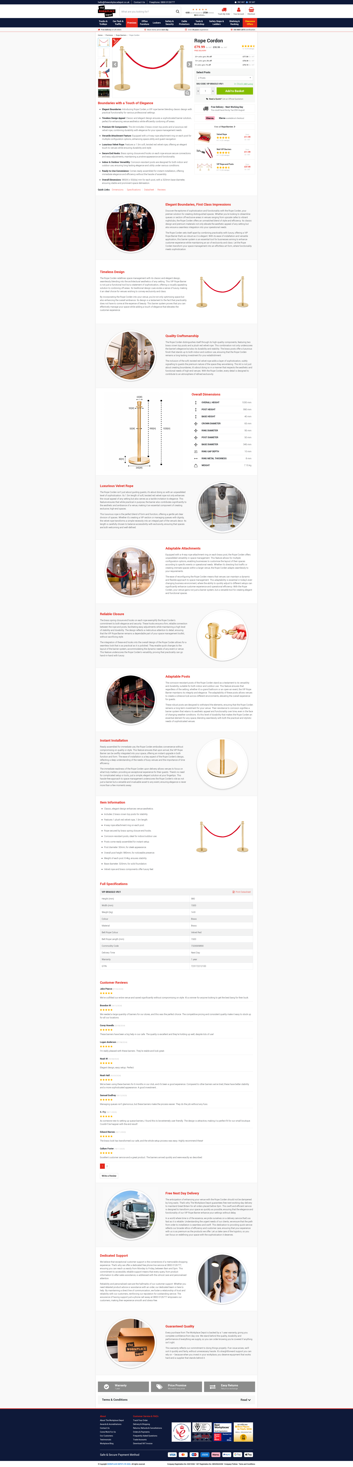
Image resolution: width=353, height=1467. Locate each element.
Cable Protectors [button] (184, 23)
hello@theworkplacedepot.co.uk (113, 2)
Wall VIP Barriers (224, 149)
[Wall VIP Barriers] (204, 152)
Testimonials (105, 1439)
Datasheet (149, 189)
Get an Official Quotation (226, 99)
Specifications (134, 189)
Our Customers (106, 1435)
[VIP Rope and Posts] (204, 167)
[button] (115, 64)
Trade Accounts (140, 1439)
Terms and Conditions (247, 1464)
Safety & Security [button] (169, 23)
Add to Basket (234, 91)
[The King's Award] (181, 1432)
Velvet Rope (222, 134)
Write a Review (109, 1175)
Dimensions (117, 189)
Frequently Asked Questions (145, 1435)
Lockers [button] (157, 22)
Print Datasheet (243, 891)
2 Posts (201, 77)
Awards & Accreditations (110, 1424)
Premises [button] (131, 22)
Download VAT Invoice (142, 1443)
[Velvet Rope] (204, 137)
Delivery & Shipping (141, 1424)
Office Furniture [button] (144, 23)
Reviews (161, 189)
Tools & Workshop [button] (199, 23)
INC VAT (241, 2)
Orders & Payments (141, 1432)
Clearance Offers (250, 23)
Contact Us (139, 2)
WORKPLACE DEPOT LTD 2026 (119, 1464)
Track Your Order (140, 1420)
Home (100, 35)
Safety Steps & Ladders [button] (216, 23)
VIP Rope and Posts (225, 164)
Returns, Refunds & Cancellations (147, 1428)
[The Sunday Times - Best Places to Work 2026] (243, 1432)
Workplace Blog (106, 1443)
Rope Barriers (121, 35)
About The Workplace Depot (112, 1420)
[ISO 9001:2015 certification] (202, 1432)
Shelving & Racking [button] (234, 23)
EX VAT (252, 2)
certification (244, 29)
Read (244, 1400)
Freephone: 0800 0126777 (162, 2)
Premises (109, 35)
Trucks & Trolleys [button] (103, 23)
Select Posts (203, 72)
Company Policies (231, 1464)
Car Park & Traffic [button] (118, 23)
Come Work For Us (108, 1432)
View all (223, 126)
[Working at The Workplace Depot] (222, 1432)
